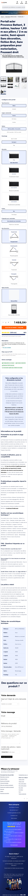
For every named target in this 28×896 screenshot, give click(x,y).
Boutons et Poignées (4, 781)
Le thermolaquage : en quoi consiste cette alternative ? (14, 864)
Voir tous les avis (14, 844)
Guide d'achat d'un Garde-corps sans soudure (14, 868)
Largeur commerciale (6, 112)
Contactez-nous (14, 815)
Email (3, 716)
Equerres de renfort (4, 793)
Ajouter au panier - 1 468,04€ (14, 327)
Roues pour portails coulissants (7, 787)
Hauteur (3, 126)
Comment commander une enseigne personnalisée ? (14, 860)
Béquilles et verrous (4, 777)
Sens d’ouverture (5, 228)
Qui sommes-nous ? (14, 810)
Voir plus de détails (7, 347)
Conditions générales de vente (14, 812)
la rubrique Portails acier (12, 508)
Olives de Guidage (4, 783)
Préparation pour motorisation (8, 218)
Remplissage (4, 136)
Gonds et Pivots (3, 779)
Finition (3, 208)
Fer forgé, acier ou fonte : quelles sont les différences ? (14, 857)
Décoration (4, 149)
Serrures (2, 789)
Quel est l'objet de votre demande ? (13, 700)
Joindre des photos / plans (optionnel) (11, 748)
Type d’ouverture (5, 103)
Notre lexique (14, 818)
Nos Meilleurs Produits (14, 807)
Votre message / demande (11, 731)
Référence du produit (9, 723)
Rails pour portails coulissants (6, 785)
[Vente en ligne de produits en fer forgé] (4, 1)
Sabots (1, 791)
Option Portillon (5, 287)
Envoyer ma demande (6, 756)
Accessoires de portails (7, 775)
